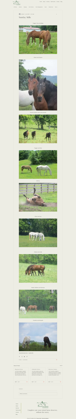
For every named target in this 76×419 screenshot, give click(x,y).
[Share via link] (26, 356)
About (17, 405)
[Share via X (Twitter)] (21, 356)
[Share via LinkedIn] (24, 356)
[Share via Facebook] (19, 356)
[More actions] (56, 14)
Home (17, 403)
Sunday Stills (31, 352)
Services (17, 408)
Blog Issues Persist (19, 369)
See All (61, 365)
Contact (17, 412)
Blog (16, 414)
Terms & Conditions (45, 418)
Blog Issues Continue (53, 369)
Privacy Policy (39, 418)
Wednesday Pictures (36, 369)
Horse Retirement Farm (23, 352)
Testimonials (18, 410)
